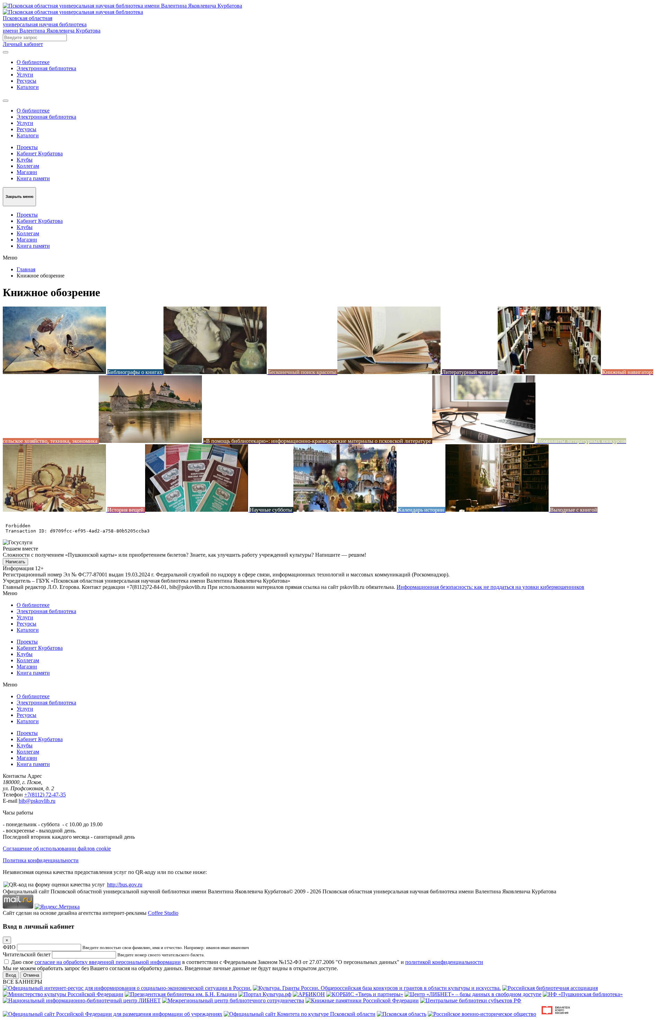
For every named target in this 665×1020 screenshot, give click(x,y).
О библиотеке (33, 62)
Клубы (25, 160)
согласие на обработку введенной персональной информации (108, 962)
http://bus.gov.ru (124, 884)
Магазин (27, 172)
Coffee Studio (163, 913)
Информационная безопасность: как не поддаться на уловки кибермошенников (490, 587)
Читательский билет (27, 954)
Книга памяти (33, 178)
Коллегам (28, 166)
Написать (15, 561)
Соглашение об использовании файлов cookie (57, 848)
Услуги (25, 75)
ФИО (9, 947)
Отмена (31, 975)
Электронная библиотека (46, 68)
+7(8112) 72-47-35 (45, 795)
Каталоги (28, 87)
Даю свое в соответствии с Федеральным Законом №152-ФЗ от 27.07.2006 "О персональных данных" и (247, 962)
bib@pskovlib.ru (37, 801)
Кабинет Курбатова (40, 153)
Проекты (27, 147)
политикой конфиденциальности (444, 962)
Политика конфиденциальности (41, 860)
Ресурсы (26, 81)
